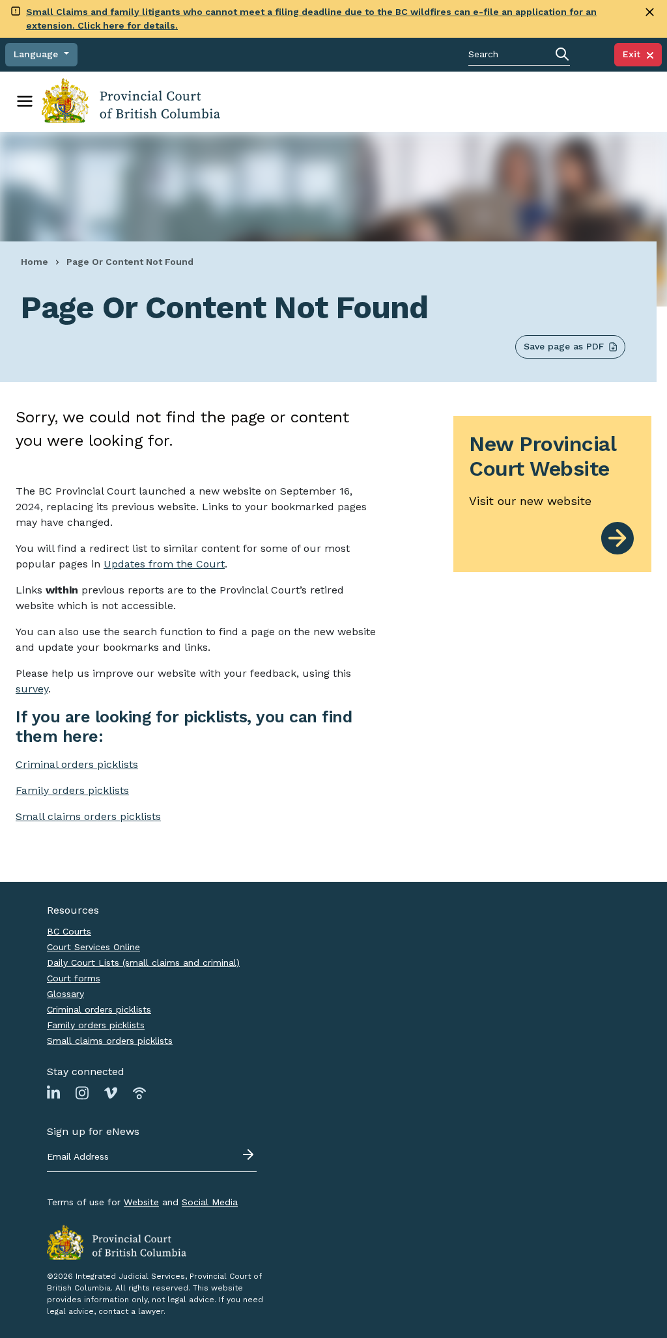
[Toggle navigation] (24, 101)
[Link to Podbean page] (139, 1092)
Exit (635, 54)
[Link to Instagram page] (82, 1092)
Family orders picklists (96, 1025)
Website (141, 1202)
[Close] (650, 12)
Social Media (210, 1202)
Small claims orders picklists (88, 816)
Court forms (73, 978)
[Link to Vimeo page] (110, 1092)
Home (34, 261)
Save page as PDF (564, 346)
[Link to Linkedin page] (53, 1092)
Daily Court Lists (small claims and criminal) (143, 962)
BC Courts (69, 931)
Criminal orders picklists (99, 1009)
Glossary (65, 994)
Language (37, 54)
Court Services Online (93, 947)
